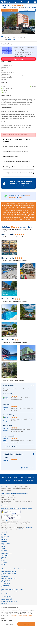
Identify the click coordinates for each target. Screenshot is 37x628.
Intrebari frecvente (6, 599)
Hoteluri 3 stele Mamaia (11, 447)
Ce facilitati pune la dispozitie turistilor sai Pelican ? (16, 167)
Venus (3, 546)
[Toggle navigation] (35, 1)
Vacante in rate (5, 580)
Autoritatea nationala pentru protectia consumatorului (16, 508)
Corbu (3, 560)
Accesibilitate (18, 480)
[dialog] (18, 616)
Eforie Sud (4, 539)
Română (20, 477)
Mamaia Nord (5, 536)
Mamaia (4, 7)
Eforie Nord (4, 538)
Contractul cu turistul (7, 598)
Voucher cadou (5, 585)
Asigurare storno (6, 583)
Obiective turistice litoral (8, 573)
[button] (3, 247)
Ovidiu (3, 566)
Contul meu (7, 480)
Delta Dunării (29, 480)
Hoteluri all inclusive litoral (8, 578)
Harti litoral (4, 576)
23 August (4, 562)
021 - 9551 (9, 520)
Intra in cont (18, 59)
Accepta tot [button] (26, 624)
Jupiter (3, 545)
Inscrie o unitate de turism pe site (10, 591)
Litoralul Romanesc (12, 7)
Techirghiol (4, 555)
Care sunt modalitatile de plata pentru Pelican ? (15, 151)
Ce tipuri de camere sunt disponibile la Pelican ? (15, 146)
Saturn (3, 548)
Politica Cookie (13, 615)
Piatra (3, 564)
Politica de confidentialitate (9, 601)
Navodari (4, 557)
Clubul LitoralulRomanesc (8, 571)
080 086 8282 (29, 527)
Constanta (4, 552)
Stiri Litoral (4, 575)
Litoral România (29, 477)
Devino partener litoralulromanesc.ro (12, 589)
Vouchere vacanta (6, 582)
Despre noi (4, 603)
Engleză (15, 477)
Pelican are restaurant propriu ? (11, 156)
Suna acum (27, 10)
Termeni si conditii (6, 596)
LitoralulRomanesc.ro (7, 487)
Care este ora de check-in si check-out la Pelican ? (16, 161)
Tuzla (2, 559)
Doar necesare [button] (9, 624)
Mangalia (4, 550)
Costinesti (4, 541)
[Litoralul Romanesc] (5, 2)
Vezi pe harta (11, 39)
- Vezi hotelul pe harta (30, 7)
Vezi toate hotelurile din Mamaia (13, 380)
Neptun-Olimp (5, 543)
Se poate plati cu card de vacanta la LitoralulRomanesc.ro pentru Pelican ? (18, 173)
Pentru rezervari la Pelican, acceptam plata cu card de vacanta (21, 183)
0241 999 (21, 529)
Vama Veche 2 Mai (6, 553)
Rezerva (10, 10)
